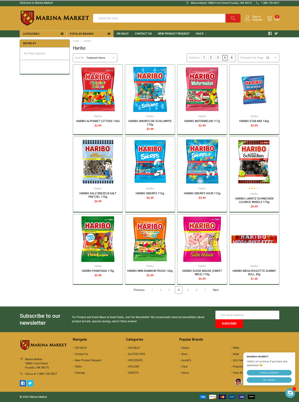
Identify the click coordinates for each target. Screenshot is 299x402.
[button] (290, 393)
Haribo (87, 41)
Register (257, 19)
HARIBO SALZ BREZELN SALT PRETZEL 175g (97, 195)
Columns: (194, 57)
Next (216, 290)
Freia (184, 366)
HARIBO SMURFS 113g (150, 193)
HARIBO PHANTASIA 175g (98, 271)
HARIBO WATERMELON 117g (202, 121)
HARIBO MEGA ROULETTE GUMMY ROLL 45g (254, 272)
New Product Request (174, 33)
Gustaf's (186, 360)
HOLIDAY (133, 366)
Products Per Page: (252, 57)
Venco (185, 372)
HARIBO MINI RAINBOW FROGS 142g (150, 271)
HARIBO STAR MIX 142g (254, 121)
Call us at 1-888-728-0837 (41, 373)
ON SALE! (123, 33)
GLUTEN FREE (136, 354)
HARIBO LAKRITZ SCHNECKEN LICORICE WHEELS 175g (254, 200)
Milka (236, 347)
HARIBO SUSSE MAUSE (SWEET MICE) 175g (202, 272)
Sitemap (80, 372)
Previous (138, 290)
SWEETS (133, 372)
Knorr (184, 354)
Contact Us (143, 33)
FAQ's (200, 33)
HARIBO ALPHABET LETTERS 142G (98, 121)
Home (76, 41)
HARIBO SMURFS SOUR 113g (202, 193)
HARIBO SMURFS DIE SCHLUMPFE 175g (150, 122)
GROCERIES (135, 360)
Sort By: (79, 57)
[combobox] (167, 18)
